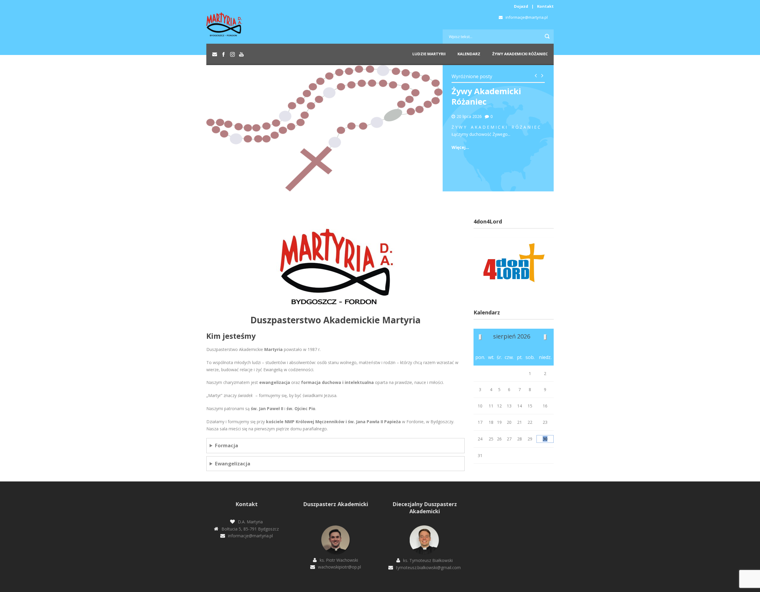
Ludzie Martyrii (429, 53)
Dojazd (521, 6)
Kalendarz (468, 53)
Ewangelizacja (232, 463)
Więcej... (460, 147)
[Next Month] (545, 337)
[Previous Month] (480, 337)
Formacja (226, 445)
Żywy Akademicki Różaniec (520, 53)
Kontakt (545, 6)
